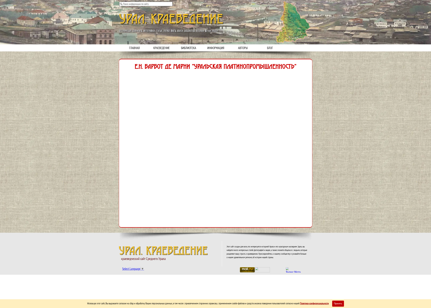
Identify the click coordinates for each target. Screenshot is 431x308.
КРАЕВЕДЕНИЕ (161, 48)
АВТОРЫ (243, 48)
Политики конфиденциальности (314, 303)
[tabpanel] (267, 251)
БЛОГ (270, 48)
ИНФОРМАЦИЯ (215, 48)
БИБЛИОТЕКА (188, 48)
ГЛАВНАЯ (134, 48)
